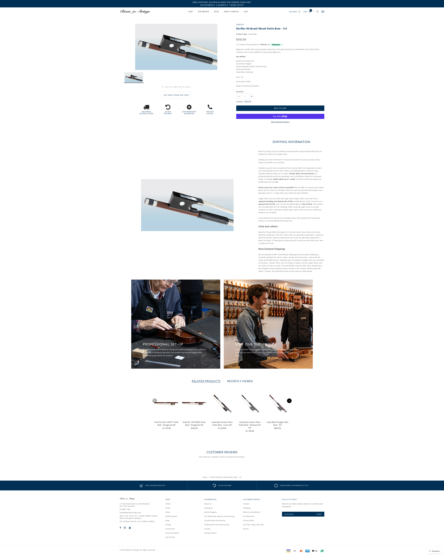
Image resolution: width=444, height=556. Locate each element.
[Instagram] (125, 528)
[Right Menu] (322, 12)
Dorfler (240, 24)
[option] (176, 47)
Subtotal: (240, 102)
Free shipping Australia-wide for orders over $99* (222, 2)
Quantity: (240, 91)
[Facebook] (120, 528)
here (276, 182)
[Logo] (137, 11)
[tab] (205, 381)
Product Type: (241, 34)
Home (205, 477)
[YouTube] (130, 528)
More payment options (280, 122)
